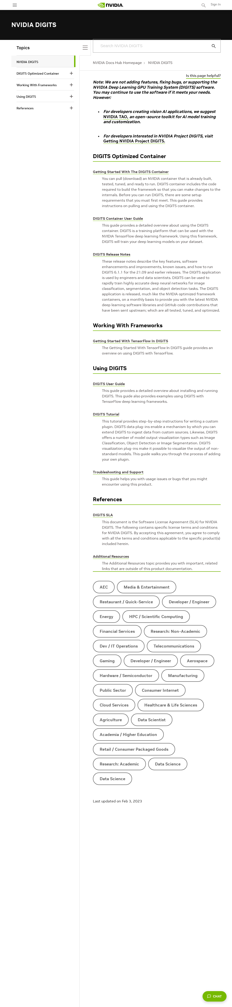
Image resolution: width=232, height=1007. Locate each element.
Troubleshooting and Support (118, 472)
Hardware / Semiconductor (126, 675)
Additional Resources (111, 556)
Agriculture (111, 719)
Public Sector (113, 690)
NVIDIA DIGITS (160, 62)
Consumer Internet (160, 690)
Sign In (216, 4)
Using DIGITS (110, 368)
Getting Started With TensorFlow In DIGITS (130, 341)
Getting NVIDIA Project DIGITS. (134, 141)
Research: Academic (119, 764)
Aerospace (197, 660)
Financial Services (117, 631)
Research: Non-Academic (175, 631)
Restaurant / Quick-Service (126, 601)
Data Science (168, 764)
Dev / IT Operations (119, 646)
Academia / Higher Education (128, 734)
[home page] (110, 5)
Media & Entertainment (146, 587)
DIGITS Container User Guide (118, 218)
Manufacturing (183, 675)
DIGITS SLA (103, 515)
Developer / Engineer (189, 601)
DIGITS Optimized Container (129, 156)
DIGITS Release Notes (111, 254)
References (107, 499)
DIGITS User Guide (109, 383)
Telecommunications (174, 646)
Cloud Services (114, 705)
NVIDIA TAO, (116, 116)
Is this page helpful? (203, 75)
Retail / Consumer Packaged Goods (134, 749)
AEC (104, 587)
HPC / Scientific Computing (156, 616)
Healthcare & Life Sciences (170, 705)
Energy (106, 616)
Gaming (107, 660)
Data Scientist (152, 719)
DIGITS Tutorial (106, 414)
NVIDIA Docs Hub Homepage (117, 62)
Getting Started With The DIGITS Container (131, 171)
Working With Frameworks (127, 325)
